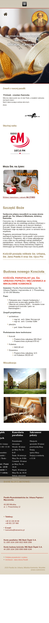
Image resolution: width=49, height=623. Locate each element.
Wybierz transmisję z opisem (19, 197)
